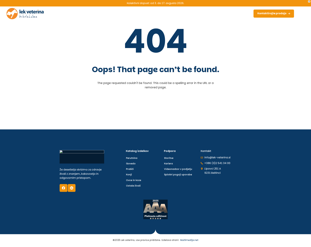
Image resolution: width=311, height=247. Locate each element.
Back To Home (156, 106)
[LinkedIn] (71, 188)
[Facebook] (63, 188)
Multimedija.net (189, 240)
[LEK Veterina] (25, 13)
